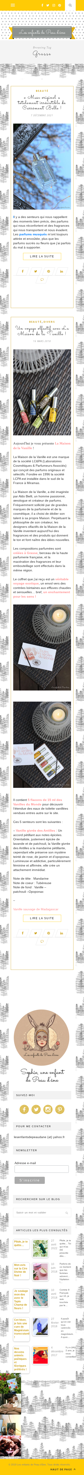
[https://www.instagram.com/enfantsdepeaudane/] (48, 1114)
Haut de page (61, 1469)
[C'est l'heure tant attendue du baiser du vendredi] (10, 1404)
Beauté (42, 90)
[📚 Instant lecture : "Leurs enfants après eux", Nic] (10, 1425)
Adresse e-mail (25, 1163)
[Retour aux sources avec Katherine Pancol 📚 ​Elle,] (10, 1383)
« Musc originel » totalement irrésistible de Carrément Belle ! (42, 103)
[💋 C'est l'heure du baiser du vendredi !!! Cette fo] (10, 1445)
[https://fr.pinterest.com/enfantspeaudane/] (59, 1114)
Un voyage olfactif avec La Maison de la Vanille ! (42, 331)
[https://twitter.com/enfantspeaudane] (36, 1114)
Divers (49, 321)
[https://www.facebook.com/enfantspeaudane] (24, 1114)
